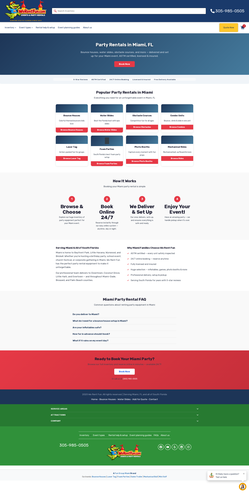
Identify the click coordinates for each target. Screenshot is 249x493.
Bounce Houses (107, 399)
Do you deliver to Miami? (86, 314)
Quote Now (228, 27)
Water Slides (124, 399)
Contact (153, 399)
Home (94, 399)
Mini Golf (163, 477)
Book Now (124, 64)
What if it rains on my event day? (90, 340)
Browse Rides (177, 158)
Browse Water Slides (107, 130)
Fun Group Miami (122, 473)
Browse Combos (177, 127)
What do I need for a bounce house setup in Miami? (100, 321)
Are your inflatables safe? (87, 327)
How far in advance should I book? (91, 334)
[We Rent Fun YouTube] (168, 447)
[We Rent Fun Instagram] (188, 447)
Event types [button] (25, 27)
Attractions (58, 415)
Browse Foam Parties (107, 164)
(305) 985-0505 (130, 379)
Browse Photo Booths (142, 161)
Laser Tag (111, 477)
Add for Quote (139, 399)
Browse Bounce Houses (72, 130)
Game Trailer (136, 477)
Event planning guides (69, 27)
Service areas (59, 409)
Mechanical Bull (151, 477)
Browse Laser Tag (71, 158)
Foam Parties (123, 477)
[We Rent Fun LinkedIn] (181, 447)
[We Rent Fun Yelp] (175, 447)
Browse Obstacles (142, 127)
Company (56, 421)
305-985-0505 (74, 445)
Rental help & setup (45, 27)
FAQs (156, 435)
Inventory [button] (10, 27)
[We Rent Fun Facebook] (161, 447)
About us (87, 27)
